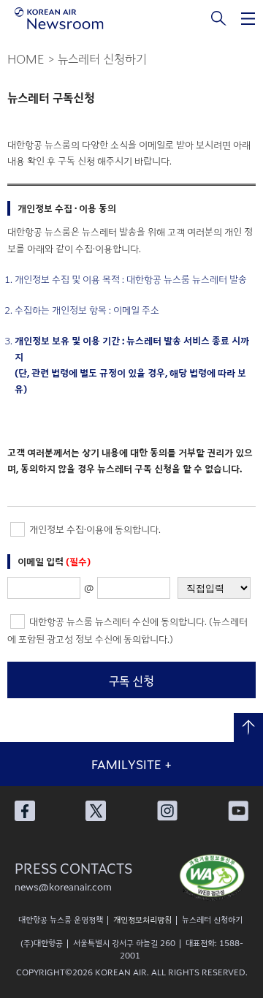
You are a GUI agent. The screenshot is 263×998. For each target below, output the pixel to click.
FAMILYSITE (131, 764)
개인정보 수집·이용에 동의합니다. (94, 529)
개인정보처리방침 (142, 919)
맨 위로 (248, 727)
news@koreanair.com (63, 886)
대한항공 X (95, 811)
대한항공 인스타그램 (167, 811)
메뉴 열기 (248, 18)
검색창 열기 (219, 18)
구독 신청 (131, 680)
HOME (26, 58)
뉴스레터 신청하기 (212, 919)
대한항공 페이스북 (25, 811)
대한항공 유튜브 (238, 811)
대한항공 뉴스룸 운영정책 (60, 919)
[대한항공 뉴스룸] (59, 18)
